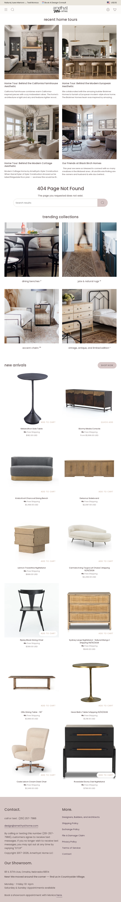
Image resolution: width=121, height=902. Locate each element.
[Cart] (114, 9)
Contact (67, 853)
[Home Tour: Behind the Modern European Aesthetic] (89, 52)
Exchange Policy (70, 829)
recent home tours (60, 19)
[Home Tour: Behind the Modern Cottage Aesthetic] (31, 132)
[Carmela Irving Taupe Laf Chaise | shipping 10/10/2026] (89, 538)
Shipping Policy (70, 823)
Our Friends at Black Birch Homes (81, 163)
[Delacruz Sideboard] (89, 468)
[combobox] (55, 203)
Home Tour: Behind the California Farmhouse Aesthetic (31, 85)
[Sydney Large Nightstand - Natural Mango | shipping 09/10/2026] (89, 610)
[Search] (103, 203)
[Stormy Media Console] (89, 399)
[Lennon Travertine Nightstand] (31, 538)
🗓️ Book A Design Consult (54, 2)
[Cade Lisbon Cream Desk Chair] (31, 752)
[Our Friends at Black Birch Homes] (89, 132)
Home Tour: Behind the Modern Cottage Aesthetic (28, 164)
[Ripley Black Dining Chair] (31, 610)
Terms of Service (71, 847)
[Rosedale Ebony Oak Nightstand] (89, 752)
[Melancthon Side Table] (31, 399)
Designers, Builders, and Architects (81, 817)
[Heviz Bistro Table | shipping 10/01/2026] (89, 682)
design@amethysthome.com (21, 825)
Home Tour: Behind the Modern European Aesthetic (86, 85)
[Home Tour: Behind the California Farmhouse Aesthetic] (31, 52)
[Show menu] (6, 9)
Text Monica (33, 2)
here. (59, 895)
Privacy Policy (69, 841)
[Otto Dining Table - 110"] (31, 682)
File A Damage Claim (73, 835)
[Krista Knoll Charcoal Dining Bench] (31, 468)
